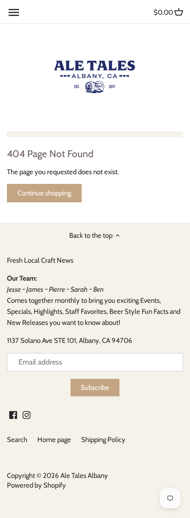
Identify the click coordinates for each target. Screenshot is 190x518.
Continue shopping (44, 193)
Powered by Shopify (36, 485)
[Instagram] (26, 414)
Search (17, 440)
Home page (54, 440)
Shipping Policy (103, 440)
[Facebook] (13, 414)
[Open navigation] (14, 12)
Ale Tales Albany (84, 475)
